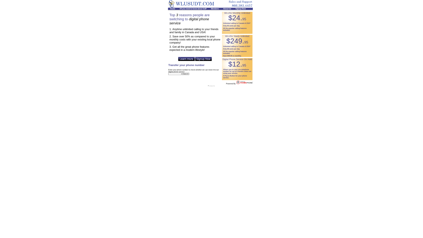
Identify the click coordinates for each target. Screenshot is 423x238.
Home (172, 9)
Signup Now (241, 9)
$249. (237, 41)
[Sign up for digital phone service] (203, 60)
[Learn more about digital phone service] (186, 60)
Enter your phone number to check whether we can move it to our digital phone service (193, 71)
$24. (237, 18)
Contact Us (212, 85)
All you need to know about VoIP (193, 9)
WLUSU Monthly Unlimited (237, 13)
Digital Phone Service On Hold (237, 59)
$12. (237, 64)
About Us (227, 9)
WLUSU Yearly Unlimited (237, 36)
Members (215, 9)
